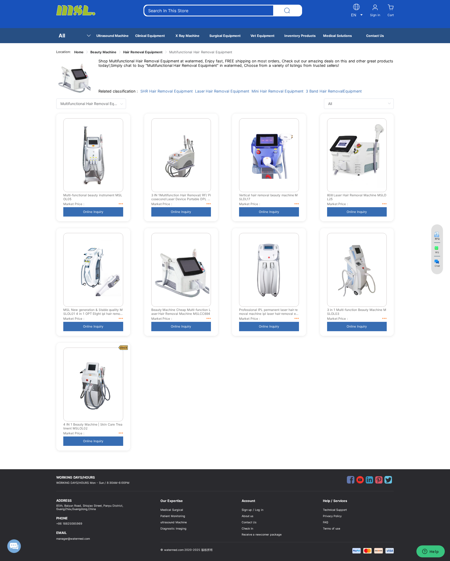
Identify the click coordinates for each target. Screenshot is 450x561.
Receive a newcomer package (262, 534)
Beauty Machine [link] (103, 52)
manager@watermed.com (73, 538)
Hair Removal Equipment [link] (142, 52)
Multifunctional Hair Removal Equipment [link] (200, 52)
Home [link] (79, 52)
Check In (247, 528)
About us (248, 516)
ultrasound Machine (173, 522)
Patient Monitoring (172, 516)
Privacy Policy (332, 516)
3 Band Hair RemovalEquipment (334, 91)
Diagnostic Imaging (173, 528)
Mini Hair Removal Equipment (277, 91)
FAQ (325, 522)
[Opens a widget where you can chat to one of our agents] (430, 551)
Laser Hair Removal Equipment (222, 91)
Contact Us (249, 522)
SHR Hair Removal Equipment (166, 91)
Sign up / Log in (253, 510)
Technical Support (335, 510)
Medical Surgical (171, 510)
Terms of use (331, 528)
